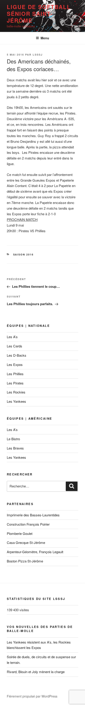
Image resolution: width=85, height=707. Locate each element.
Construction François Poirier (28, 524)
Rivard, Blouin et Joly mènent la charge (36, 671)
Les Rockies (16, 392)
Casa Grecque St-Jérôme (26, 542)
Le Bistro (13, 438)
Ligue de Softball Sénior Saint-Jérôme (39, 13)
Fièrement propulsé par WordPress (32, 696)
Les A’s (12, 336)
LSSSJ (38, 54)
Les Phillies (15, 373)
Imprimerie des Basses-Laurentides (33, 515)
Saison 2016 (23, 254)
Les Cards (14, 346)
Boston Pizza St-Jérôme (25, 561)
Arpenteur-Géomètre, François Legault (35, 551)
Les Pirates (15, 383)
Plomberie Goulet (19, 533)
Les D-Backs (16, 355)
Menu (45, 38)
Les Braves (15, 448)
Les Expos (15, 364)
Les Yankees (16, 401)
